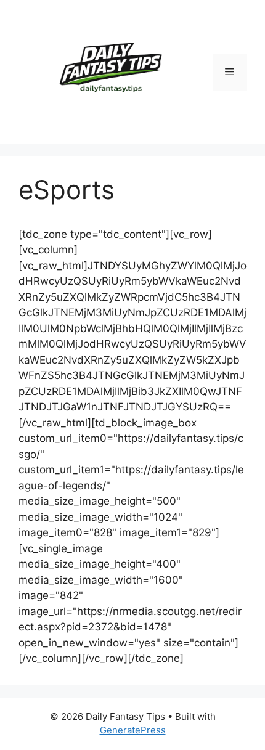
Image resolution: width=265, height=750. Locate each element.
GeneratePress (133, 730)
